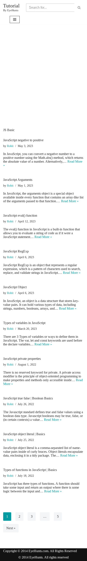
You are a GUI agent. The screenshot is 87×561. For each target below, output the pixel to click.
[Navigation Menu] (15, 19)
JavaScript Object (15, 287)
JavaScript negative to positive (23, 140)
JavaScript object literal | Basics (24, 434)
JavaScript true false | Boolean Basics (28, 398)
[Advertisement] (43, 82)
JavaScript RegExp (16, 251)
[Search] (79, 7)
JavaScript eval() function (20, 215)
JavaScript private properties (22, 358)
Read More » (70, 201)
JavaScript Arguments (17, 179)
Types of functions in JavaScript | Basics (30, 470)
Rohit (10, 146)
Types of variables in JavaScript (24, 323)
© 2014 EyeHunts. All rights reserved (43, 557)
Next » (10, 528)
